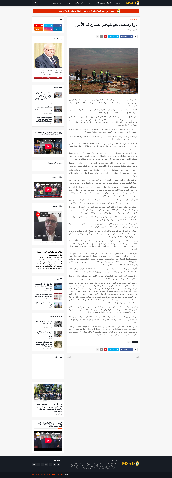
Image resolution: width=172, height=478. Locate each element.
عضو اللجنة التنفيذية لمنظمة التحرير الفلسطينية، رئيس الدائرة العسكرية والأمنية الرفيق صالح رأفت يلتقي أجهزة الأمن (49, 407)
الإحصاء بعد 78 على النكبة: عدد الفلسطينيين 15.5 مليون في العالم (43, 323)
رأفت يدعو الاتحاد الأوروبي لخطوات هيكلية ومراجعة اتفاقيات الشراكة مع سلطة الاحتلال (38, 242)
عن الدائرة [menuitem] (68, 3)
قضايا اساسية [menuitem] (79, 3)
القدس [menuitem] (89, 3)
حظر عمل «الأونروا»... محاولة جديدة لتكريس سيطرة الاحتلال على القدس (43, 286)
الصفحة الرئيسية (133, 19)
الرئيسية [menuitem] (117, 3)
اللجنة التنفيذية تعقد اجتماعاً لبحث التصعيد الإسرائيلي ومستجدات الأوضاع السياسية (44, 119)
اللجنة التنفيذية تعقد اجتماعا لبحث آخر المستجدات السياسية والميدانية (43, 109)
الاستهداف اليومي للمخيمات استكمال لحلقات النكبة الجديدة (43, 295)
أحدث (137, 357)
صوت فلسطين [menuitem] (57, 3)
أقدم (69, 357)
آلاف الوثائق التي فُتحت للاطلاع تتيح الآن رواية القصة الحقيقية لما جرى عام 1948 (43, 344)
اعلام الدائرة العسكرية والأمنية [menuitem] (103, 3)
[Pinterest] (105, 36)
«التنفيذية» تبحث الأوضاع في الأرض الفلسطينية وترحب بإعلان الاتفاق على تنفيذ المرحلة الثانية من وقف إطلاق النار (43, 97)
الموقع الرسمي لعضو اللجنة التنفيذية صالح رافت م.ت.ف (48, 474)
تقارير (125, 19)
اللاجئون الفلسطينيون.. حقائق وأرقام (44, 304)
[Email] (101, 36)
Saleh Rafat (59, 242)
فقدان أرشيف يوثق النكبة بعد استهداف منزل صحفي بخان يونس (44, 334)
